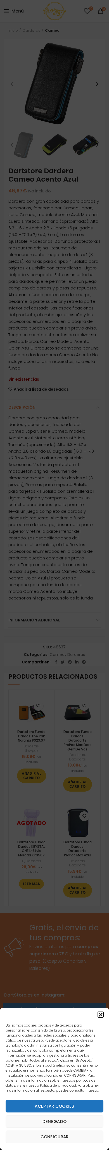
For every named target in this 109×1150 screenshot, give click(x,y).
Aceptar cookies (54, 1106)
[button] (100, 1014)
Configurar (55, 1137)
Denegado (54, 1121)
